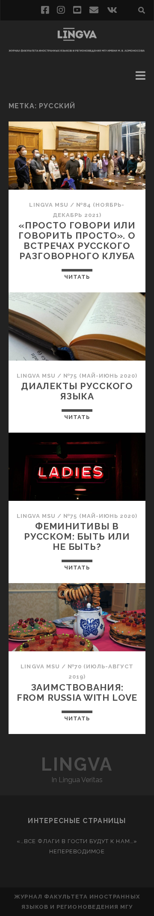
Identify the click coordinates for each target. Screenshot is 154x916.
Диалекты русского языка (77, 391)
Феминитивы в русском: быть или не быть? (77, 536)
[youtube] (77, 10)
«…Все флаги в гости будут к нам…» (77, 841)
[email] (93, 10)
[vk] (112, 10)
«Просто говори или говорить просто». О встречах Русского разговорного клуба (77, 240)
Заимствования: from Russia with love (77, 692)
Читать (77, 277)
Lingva (77, 764)
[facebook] (45, 10)
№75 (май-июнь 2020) (100, 376)
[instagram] (61, 10)
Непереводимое (77, 851)
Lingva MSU (48, 205)
